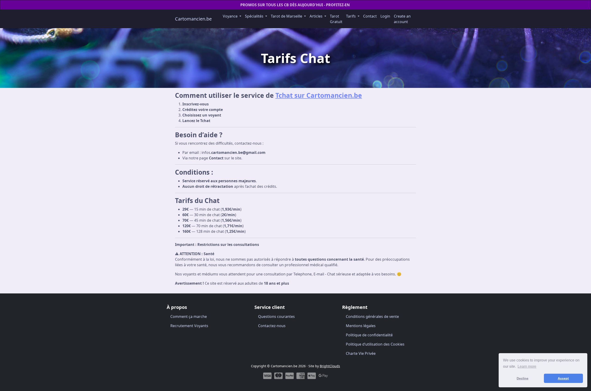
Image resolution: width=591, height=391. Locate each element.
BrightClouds (330, 366)
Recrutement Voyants (189, 325)
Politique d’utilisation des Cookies (375, 344)
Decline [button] (522, 378)
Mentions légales (361, 325)
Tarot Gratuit (336, 19)
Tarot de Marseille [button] (287, 16)
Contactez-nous (272, 325)
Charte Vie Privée (361, 353)
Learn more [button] (527, 366)
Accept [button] (563, 378)
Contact (370, 16)
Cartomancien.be (193, 19)
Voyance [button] (230, 16)
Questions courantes (276, 316)
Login (385, 16)
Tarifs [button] (351, 16)
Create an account (402, 19)
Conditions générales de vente (372, 316)
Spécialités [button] (254, 16)
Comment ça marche (188, 316)
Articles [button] (316, 16)
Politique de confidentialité (369, 334)
